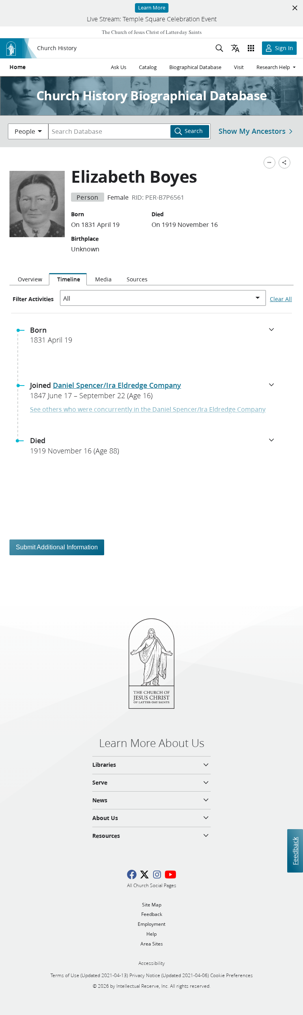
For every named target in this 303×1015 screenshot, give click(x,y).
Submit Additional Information (57, 547)
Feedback (294, 851)
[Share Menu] (284, 163)
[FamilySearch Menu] (269, 163)
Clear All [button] (281, 299)
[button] (154, 337)
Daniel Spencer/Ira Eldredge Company (117, 385)
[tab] (29, 279)
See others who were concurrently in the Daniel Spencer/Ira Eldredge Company (148, 409)
